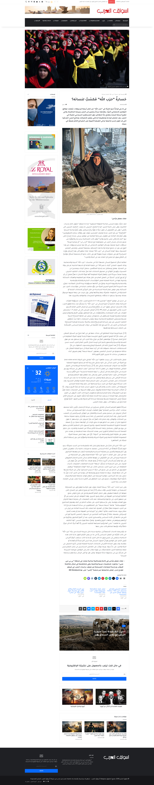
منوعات (56, 20)
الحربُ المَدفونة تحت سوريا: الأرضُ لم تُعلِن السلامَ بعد (49, 469)
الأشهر (49, 400)
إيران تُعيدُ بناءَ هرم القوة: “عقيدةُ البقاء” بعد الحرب (34, 469)
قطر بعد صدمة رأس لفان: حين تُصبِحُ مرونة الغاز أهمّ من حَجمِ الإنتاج (117, 735)
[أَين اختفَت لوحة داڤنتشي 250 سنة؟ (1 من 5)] (50, 409)
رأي (104, 20)
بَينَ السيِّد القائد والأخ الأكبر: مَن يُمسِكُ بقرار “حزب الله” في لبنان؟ (76, 591)
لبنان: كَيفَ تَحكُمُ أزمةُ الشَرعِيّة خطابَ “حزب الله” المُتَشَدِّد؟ (97, 591)
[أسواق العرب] (112, 11)
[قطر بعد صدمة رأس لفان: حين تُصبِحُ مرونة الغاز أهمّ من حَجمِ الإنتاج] (116, 726)
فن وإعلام (73, 20)
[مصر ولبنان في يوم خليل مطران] (50, 441)
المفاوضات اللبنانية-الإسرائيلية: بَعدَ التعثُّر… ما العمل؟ (36, 416)
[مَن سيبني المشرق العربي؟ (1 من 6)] (50, 425)
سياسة (118, 20)
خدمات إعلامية (47, 20)
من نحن (39, 781)
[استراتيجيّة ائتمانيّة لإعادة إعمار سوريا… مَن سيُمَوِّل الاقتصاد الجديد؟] (72, 726)
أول (119, 94)
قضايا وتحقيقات (94, 20)
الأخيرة (33, 400)
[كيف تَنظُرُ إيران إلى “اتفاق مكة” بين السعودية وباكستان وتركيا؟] (34, 479)
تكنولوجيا (64, 20)
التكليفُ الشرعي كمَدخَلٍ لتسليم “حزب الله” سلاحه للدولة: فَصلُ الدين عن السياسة (116, 591)
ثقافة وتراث (83, 20)
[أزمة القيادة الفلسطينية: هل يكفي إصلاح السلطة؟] (48, 479)
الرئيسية (125, 20)
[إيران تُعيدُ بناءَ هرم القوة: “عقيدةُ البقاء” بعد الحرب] (94, 726)
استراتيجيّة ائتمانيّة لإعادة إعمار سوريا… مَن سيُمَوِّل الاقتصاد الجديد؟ (73, 735)
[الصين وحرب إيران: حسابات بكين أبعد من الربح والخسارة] (50, 433)
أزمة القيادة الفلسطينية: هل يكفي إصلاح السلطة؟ (48, 486)
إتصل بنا (27, 781)
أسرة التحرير (33, 781)
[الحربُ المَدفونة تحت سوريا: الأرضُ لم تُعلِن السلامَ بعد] (48, 461)
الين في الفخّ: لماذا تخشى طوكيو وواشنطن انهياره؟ (95, 1)
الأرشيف (37, 20)
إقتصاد (110, 20)
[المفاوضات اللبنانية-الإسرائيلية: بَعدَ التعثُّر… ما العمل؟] (50, 417)
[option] (94, 633)
